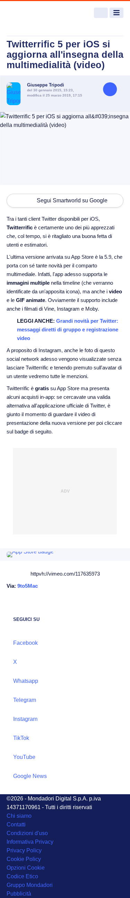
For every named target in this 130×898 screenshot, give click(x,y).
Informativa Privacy (30, 842)
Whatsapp (25, 681)
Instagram (25, 719)
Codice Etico (22, 876)
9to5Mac (27, 586)
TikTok (21, 738)
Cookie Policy (24, 859)
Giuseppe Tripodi (45, 85)
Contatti (16, 824)
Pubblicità (19, 894)
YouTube (24, 757)
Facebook (25, 643)
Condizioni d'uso (27, 833)
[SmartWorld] (33, 13)
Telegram (24, 700)
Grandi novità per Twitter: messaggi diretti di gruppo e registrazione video (67, 329)
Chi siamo (19, 816)
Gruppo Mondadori (30, 885)
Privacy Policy (24, 850)
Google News (30, 776)
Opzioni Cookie (26, 868)
